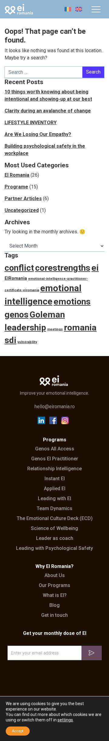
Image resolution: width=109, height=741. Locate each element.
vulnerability (27, 342)
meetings (55, 329)
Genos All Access (54, 448)
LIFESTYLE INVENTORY (31, 122)
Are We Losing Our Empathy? (38, 134)
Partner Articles (23, 198)
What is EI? (55, 595)
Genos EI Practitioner (54, 458)
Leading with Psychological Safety (54, 548)
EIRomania (16, 278)
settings (65, 719)
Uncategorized (22, 210)
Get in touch (54, 615)
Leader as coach (54, 538)
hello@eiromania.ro (55, 406)
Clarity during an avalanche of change (48, 111)
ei (95, 268)
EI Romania (17, 175)
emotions (72, 302)
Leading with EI (54, 498)
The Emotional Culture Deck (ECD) (55, 518)
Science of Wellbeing (54, 528)
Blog (54, 605)
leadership (25, 328)
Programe (16, 187)
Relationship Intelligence (54, 468)
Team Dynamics (54, 508)
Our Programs (54, 585)
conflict (19, 268)
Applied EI (54, 488)
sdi (10, 340)
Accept (18, 731)
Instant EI (55, 478)
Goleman (47, 315)
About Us (55, 575)
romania (80, 328)
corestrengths (62, 268)
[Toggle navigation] (96, 9)
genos (16, 315)
